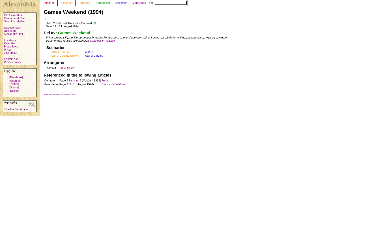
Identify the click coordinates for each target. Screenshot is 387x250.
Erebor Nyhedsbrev (113, 84)
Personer (48, 2)
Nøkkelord (10, 30)
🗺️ (95, 23)
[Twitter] (14, 84)
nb (21, 109)
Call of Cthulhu (94, 55)
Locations (10, 40)
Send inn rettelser (15, 21)
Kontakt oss (11, 59)
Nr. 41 (72, 84)
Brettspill (85, 2)
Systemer (121, 2)
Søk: (152, 2)
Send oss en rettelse (102, 40)
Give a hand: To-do (15, 18)
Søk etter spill (12, 27)
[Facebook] (16, 77)
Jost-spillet (10, 52)
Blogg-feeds (11, 46)
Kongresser (103, 2)
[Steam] (14, 87)
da (5, 109)
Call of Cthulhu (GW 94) (65, 55)
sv (27, 109)
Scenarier (67, 2)
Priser (7, 49)
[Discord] (14, 90)
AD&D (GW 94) (60, 52)
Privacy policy (12, 62)
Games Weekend (74, 33)
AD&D (89, 52)
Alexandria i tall (13, 34)
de (11, 109)
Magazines (139, 2)
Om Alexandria (13, 15)
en (16, 109)
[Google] (14, 80)
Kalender (9, 43)
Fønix (105, 80)
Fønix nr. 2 (75, 80)
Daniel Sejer (66, 68)
